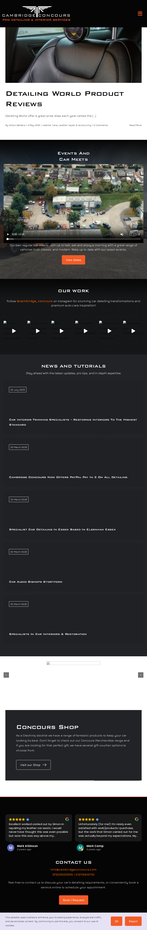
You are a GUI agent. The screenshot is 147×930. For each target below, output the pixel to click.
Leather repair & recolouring (75, 125)
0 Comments (101, 125)
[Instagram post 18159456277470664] (133, 331)
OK (116, 921)
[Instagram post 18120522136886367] (85, 331)
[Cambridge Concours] (36, 6)
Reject (133, 921)
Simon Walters (17, 125)
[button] (6, 675)
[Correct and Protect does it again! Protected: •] (109, 331)
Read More (135, 125)
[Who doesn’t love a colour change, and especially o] (61, 331)
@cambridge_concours (35, 301)
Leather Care (50, 125)
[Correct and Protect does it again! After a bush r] (37, 331)
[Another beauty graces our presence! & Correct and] (14, 331)
